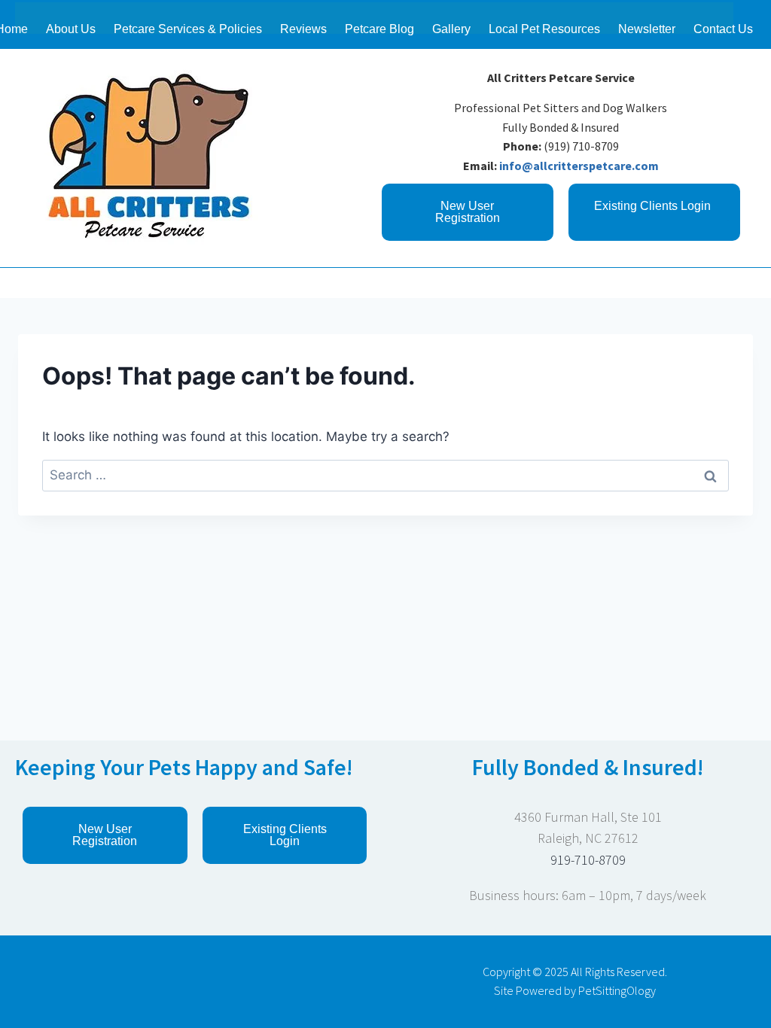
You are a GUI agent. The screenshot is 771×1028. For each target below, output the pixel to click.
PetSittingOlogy (617, 990)
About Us (71, 29)
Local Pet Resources (544, 29)
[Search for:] (385, 474)
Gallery (451, 29)
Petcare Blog (379, 29)
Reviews (303, 29)
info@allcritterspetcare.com (579, 165)
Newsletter (646, 29)
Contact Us (723, 29)
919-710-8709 (588, 859)
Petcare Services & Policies (188, 29)
